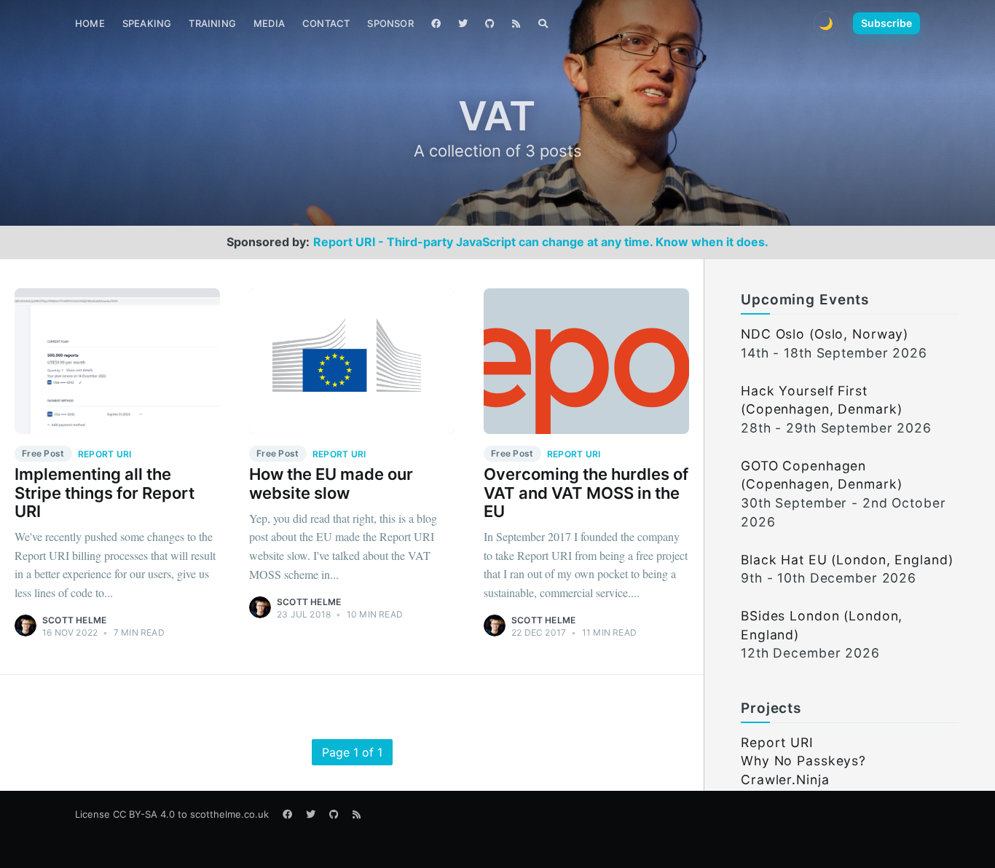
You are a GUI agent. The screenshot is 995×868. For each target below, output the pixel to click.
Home (90, 23)
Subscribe (886, 23)
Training (212, 23)
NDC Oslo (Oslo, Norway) (824, 334)
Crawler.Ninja (785, 779)
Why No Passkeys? (803, 760)
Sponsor (390, 23)
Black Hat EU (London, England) (847, 559)
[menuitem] (90, 23)
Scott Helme (74, 620)
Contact (326, 23)
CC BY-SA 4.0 (144, 814)
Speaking (147, 23)
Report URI (777, 742)
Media (269, 23)
